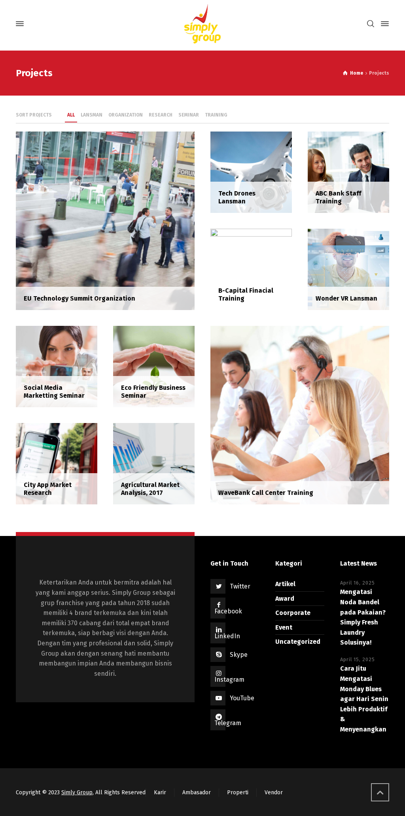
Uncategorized (297, 641)
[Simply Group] (202, 23)
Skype (239, 654)
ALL (71, 115)
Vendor (274, 792)
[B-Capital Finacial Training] (251, 269)
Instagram (229, 679)
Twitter (240, 586)
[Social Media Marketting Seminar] (56, 366)
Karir (160, 792)
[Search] (370, 24)
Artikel (285, 584)
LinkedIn (227, 636)
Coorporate (292, 613)
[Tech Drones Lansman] (251, 171)
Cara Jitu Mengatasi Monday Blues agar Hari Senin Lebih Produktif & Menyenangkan (364, 699)
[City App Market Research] (56, 463)
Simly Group (77, 792)
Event (283, 627)
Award (284, 598)
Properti (237, 792)
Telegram (227, 723)
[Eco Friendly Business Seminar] (154, 366)
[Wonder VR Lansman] (348, 269)
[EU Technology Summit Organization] (105, 220)
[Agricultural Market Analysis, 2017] (154, 463)
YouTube (242, 698)
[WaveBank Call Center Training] (299, 414)
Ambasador (196, 792)
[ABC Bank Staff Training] (348, 171)
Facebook (228, 611)
